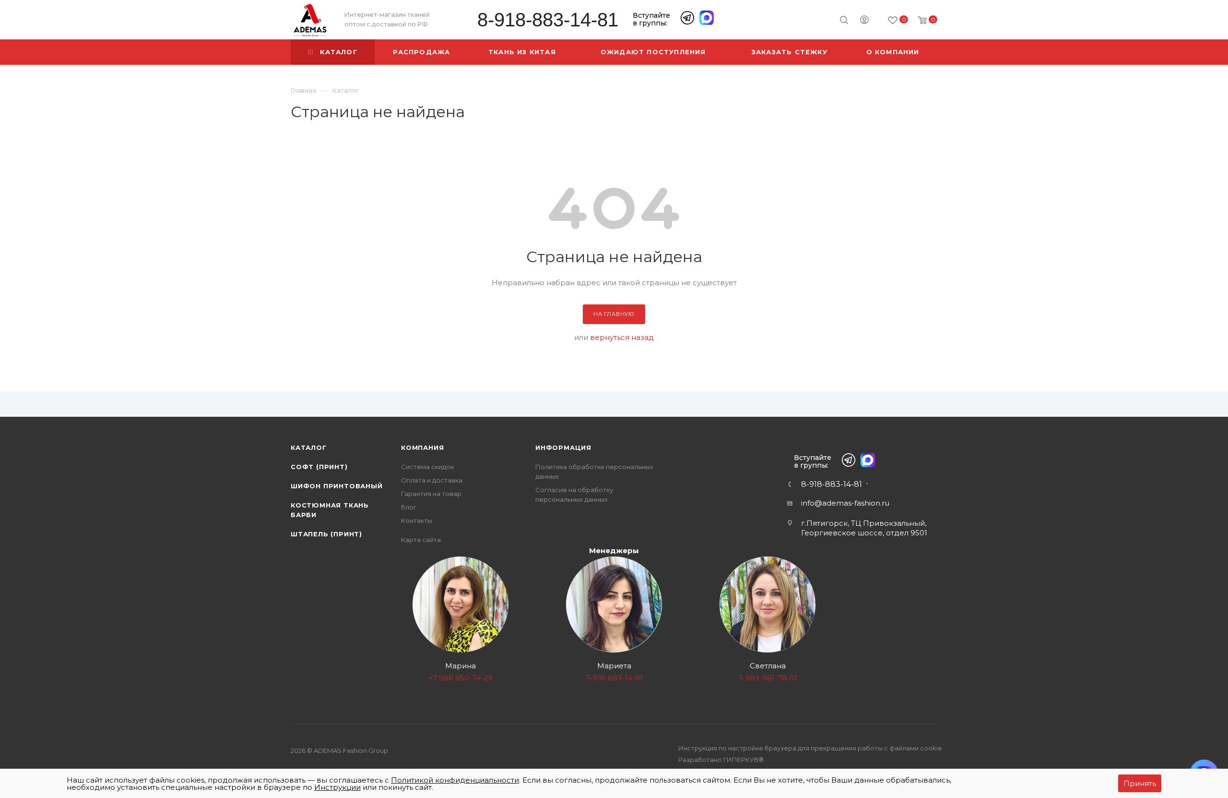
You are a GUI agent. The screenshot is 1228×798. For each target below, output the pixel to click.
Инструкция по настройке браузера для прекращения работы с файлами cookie (810, 748)
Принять (1139, 783)
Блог (408, 507)
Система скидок (427, 467)
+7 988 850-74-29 (460, 677)
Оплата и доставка (431, 480)
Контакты (416, 520)
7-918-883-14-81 (614, 677)
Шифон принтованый (337, 486)
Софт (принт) (319, 467)
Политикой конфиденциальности (455, 780)
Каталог (309, 447)
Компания (422, 447)
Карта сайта (421, 540)
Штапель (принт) (326, 534)
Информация (563, 447)
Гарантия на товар (431, 493)
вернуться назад (622, 337)
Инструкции (337, 787)
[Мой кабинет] (864, 21)
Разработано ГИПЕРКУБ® (721, 759)
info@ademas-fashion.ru (845, 503)
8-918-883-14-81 (547, 20)
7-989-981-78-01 (767, 677)
